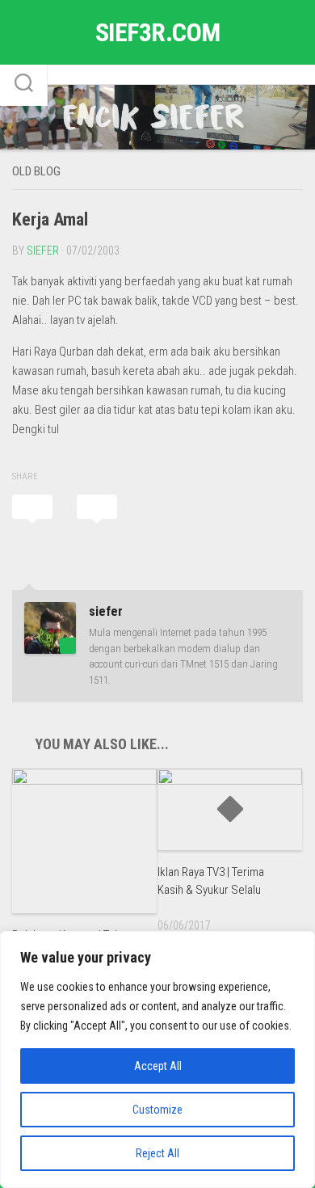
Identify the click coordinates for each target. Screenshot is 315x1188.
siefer (43, 250)
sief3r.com (157, 32)
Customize (157, 1109)
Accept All (158, 1066)
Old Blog (36, 171)
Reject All (157, 1153)
